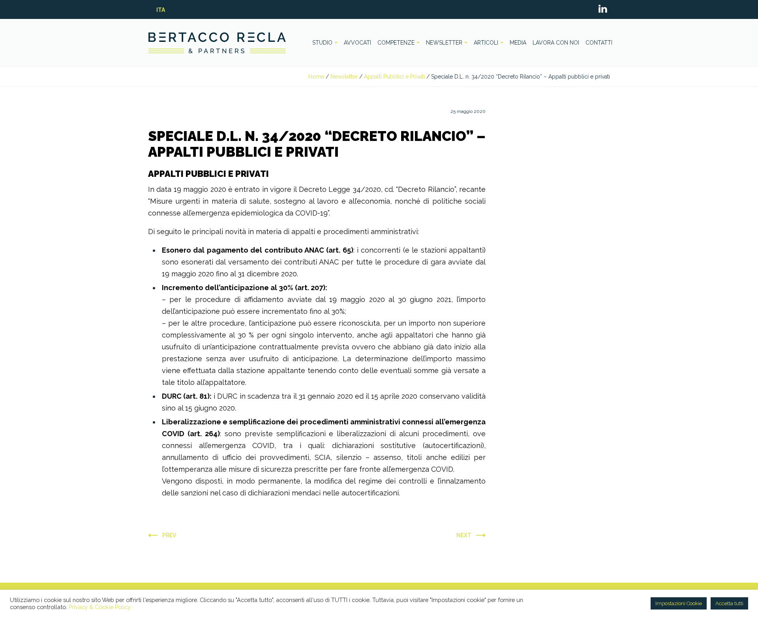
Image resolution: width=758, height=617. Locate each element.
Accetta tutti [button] (729, 603)
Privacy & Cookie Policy (100, 607)
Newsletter (344, 76)
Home (316, 76)
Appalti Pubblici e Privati (394, 76)
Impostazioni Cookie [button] (678, 603)
